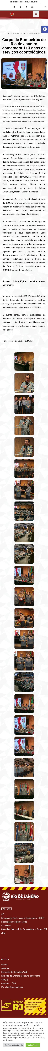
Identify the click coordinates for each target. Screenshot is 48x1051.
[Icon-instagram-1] (32, 7)
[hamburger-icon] (36, 13)
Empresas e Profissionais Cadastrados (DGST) (22, 918)
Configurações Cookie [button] (14, 1045)
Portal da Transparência (12, 987)
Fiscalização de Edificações (14, 922)
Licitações (6, 925)
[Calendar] (20, 7)
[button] (44, 29)
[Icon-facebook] (26, 7)
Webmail (5, 968)
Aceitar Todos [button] (32, 1045)
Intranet (4, 964)
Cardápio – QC (7, 983)
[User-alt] (14, 7)
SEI (2, 914)
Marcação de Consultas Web (14, 972)
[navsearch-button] (44, 7)
